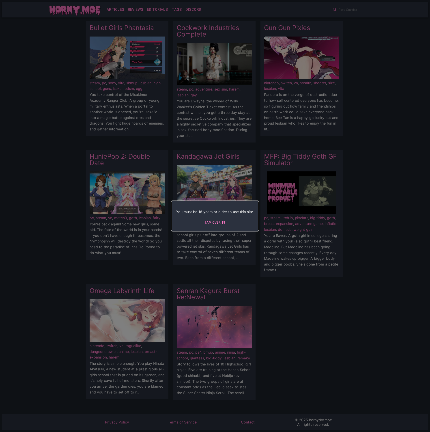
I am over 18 (215, 222)
